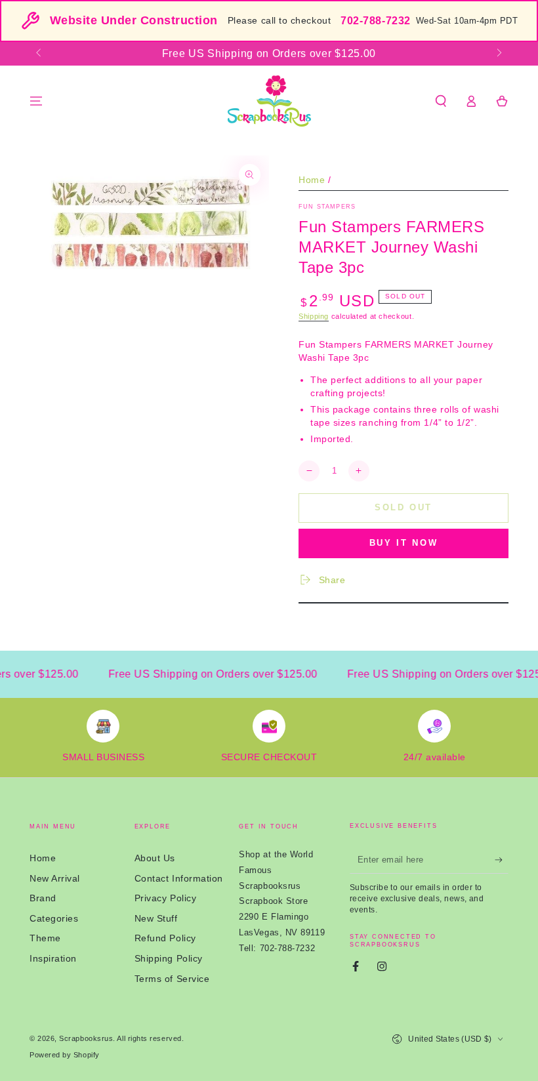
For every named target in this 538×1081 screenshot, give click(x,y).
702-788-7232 (375, 20)
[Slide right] (498, 54)
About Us (154, 858)
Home (312, 179)
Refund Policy (165, 938)
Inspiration (53, 958)
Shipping (314, 316)
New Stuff (156, 918)
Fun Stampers (327, 206)
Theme (45, 938)
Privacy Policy (165, 898)
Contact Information (178, 878)
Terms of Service (172, 978)
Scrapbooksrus (86, 1038)
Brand (43, 898)
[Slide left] (40, 54)
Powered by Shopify (65, 1055)
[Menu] (36, 101)
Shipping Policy (168, 958)
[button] (440, 101)
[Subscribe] (501, 860)
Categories (54, 918)
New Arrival (55, 878)
